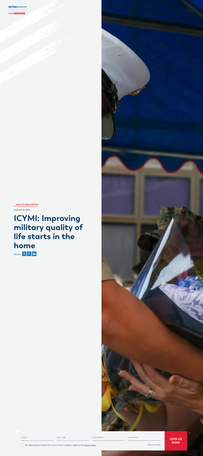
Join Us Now (175, 441)
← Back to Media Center (26, 204)
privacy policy (90, 445)
